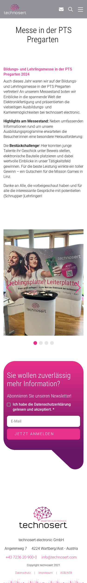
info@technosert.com (59, 557)
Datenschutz (23, 572)
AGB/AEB (66, 572)
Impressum (46, 572)
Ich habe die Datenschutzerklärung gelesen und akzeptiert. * (42, 407)
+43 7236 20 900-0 (21, 557)
